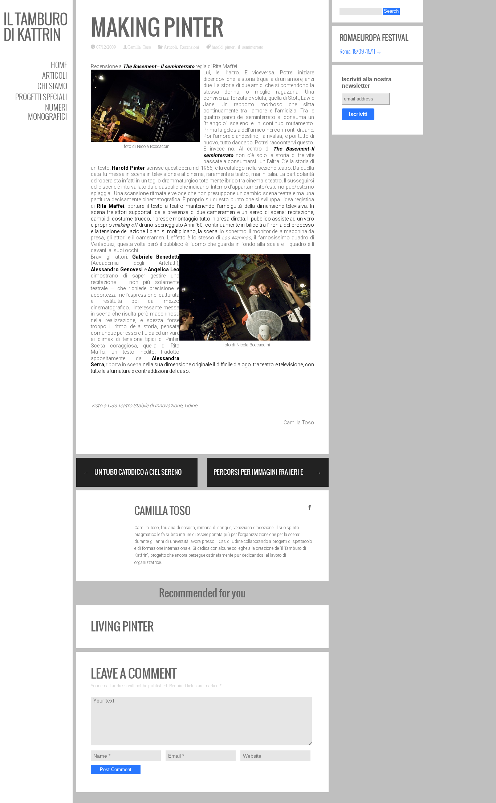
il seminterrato (250, 47)
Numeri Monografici (47, 112)
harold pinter (223, 47)
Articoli (54, 75)
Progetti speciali (41, 96)
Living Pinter (122, 626)
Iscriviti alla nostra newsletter (366, 82)
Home (59, 64)
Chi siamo (52, 85)
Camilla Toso (139, 47)
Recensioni (189, 47)
